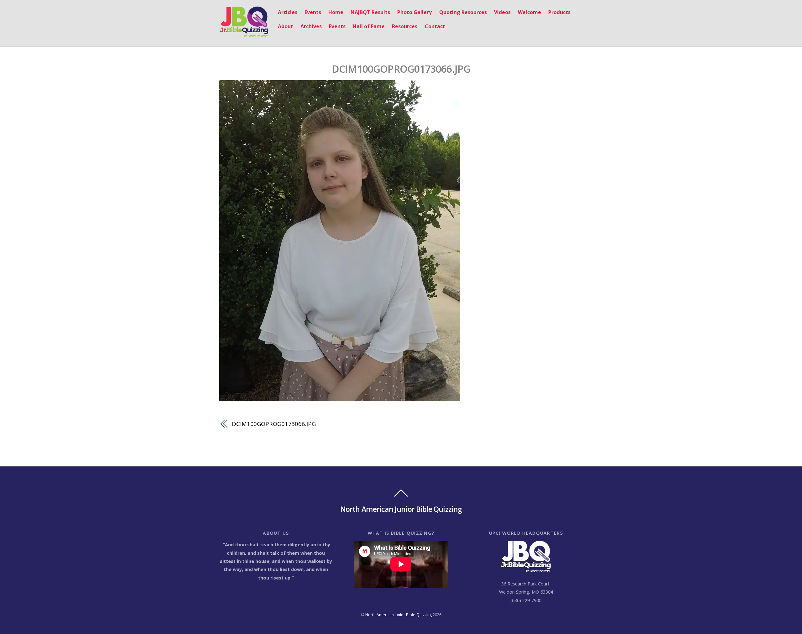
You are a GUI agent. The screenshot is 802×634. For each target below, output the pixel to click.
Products (559, 12)
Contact (435, 26)
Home (335, 12)
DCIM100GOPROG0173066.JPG (401, 68)
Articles (287, 12)
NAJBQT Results (370, 12)
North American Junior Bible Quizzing (398, 614)
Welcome (529, 12)
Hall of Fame (369, 26)
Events (313, 12)
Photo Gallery (414, 12)
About (285, 26)
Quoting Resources (463, 12)
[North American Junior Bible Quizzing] (243, 34)
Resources (404, 26)
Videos (502, 12)
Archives (311, 26)
